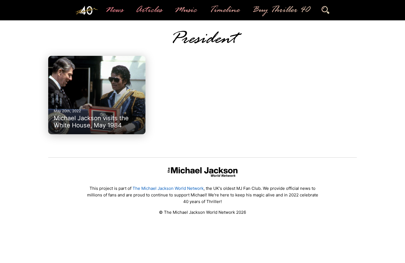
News (114, 10)
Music (185, 10)
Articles (148, 10)
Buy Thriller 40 (280, 10)
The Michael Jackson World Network (168, 188)
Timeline (224, 10)
